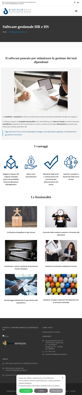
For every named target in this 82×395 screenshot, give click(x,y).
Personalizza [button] (56, 391)
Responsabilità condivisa (51, 332)
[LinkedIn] (77, 2)
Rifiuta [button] (42, 391)
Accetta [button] (27, 391)
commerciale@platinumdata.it (56, 354)
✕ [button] (62, 378)
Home (5, 32)
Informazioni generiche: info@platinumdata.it (21, 363)
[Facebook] (74, 2)
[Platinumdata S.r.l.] (17, 11)
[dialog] (41, 385)
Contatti (72, 391)
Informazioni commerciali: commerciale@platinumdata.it (16, 369)
